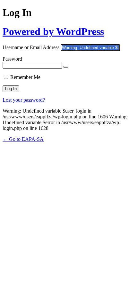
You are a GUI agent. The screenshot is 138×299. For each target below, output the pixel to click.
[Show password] (65, 67)
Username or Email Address (31, 47)
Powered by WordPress (53, 31)
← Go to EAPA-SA (23, 139)
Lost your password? (24, 100)
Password (12, 59)
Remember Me (25, 77)
